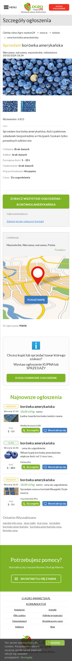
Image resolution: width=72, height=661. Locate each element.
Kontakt (52, 609)
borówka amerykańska (33, 45)
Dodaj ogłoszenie (59, 7)
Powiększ (60, 249)
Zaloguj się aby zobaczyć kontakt (25, 221)
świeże (56, 32)
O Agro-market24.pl (36, 598)
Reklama (19, 626)
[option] (36, 77)
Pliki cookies (19, 615)
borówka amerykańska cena (46, 526)
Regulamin (19, 609)
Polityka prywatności (53, 615)
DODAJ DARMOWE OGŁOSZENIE (36, 377)
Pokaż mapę (36, 299)
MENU (13, 7)
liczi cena (42, 523)
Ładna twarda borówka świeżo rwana (41, 416)
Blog (52, 626)
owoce (43, 32)
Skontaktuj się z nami (38, 578)
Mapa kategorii (19, 621)
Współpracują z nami (52, 621)
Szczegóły (33, 430)
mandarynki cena (13, 523)
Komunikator (36, 604)
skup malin (30, 523)
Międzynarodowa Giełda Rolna (33, 12)
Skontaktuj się (57, 430)
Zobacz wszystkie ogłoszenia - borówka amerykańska (36, 201)
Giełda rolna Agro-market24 (19, 32)
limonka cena (10, 530)
